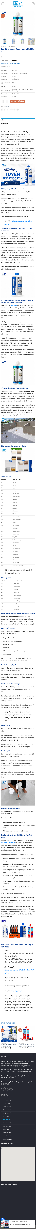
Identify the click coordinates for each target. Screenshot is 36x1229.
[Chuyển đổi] (34, 1100)
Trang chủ (4, 46)
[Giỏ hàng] (33, 3)
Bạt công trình (6, 1103)
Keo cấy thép (6, 1116)
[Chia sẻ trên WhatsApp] (2, 110)
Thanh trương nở (7, 1139)
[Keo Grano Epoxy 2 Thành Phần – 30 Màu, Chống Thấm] (9, 1034)
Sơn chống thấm (7, 1136)
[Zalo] (3, 1219)
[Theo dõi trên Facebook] (3, 1089)
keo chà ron (14, 305)
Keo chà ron (11, 46)
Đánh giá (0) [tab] (4, 123)
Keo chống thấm (7, 1123)
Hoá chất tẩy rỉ (7, 1110)
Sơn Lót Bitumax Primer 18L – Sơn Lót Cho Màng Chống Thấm (20, 1224)
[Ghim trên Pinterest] (14, 110)
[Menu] (2, 3)
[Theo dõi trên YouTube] (11, 1089)
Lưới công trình (7, 1126)
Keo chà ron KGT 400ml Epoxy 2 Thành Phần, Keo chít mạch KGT (26, 1045)
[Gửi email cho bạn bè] (11, 110)
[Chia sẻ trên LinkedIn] (17, 110)
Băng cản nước (7, 1100)
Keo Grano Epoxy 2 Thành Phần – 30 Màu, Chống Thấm (9, 1045)
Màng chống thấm (7, 1129)
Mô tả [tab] (2, 120)
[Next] (31, 23)
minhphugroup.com (16, 991)
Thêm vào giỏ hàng (17, 101)
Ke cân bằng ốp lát (8, 1113)
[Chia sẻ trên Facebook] (5, 110)
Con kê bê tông (7, 1106)
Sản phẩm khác (7, 1132)
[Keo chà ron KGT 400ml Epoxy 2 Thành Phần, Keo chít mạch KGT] (27, 1034)
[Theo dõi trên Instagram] (7, 1089)
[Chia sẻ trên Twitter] (8, 110)
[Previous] (4, 23)
